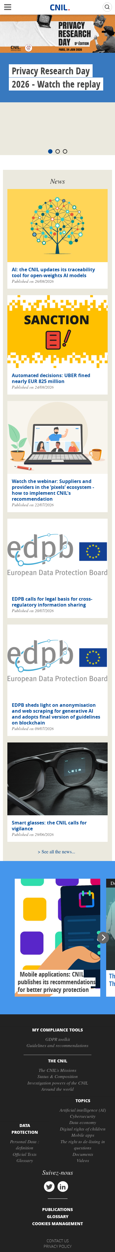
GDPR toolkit (57, 1039)
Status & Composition (57, 1076)
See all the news (57, 851)
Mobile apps (82, 1135)
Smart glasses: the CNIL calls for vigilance (49, 825)
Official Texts (25, 1154)
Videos (83, 1160)
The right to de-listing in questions (82, 1144)
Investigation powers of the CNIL (57, 1083)
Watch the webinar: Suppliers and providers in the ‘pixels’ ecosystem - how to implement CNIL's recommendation (53, 490)
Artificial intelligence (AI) (83, 1110)
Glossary (25, 1160)
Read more (57, 938)
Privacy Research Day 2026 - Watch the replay (56, 77)
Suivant (103, 938)
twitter (49, 1186)
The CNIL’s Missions (57, 1070)
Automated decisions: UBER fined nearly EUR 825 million (51, 378)
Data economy (82, 1122)
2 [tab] (57, 151)
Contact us (58, 1240)
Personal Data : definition (24, 1144)
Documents (83, 1154)
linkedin (63, 1186)
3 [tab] (65, 151)
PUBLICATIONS (57, 1209)
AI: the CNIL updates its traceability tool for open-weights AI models (53, 272)
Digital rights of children (83, 1129)
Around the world (57, 1089)
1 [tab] (50, 151)
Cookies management (57, 1223)
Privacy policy (58, 1246)
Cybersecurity (83, 1116)
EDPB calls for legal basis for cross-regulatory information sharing (52, 602)
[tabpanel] (57, 58)
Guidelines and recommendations (57, 1045)
